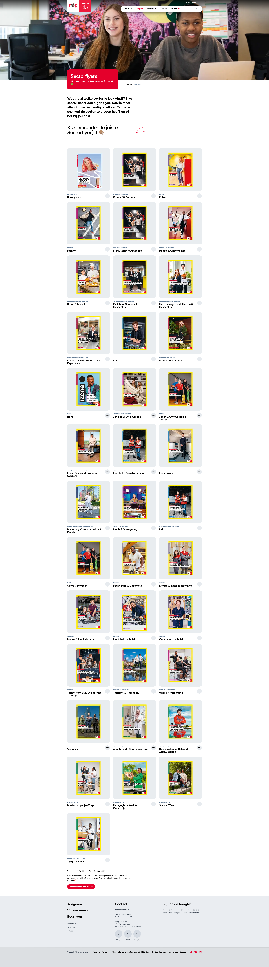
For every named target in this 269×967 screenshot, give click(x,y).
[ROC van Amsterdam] (79, 6)
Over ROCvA (72, 924)
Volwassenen (77, 910)
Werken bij (195, 3)
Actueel (70, 931)
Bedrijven (74, 916)
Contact (187, 3)
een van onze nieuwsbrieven (188, 910)
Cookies (183, 952)
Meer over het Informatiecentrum (128, 926)
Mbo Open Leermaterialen (161, 952)
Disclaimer (96, 952)
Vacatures (71, 927)
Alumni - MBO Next (141, 952)
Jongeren (74, 904)
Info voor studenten (125, 952)
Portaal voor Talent (109, 952)
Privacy (175, 952)
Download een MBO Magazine (79, 886)
